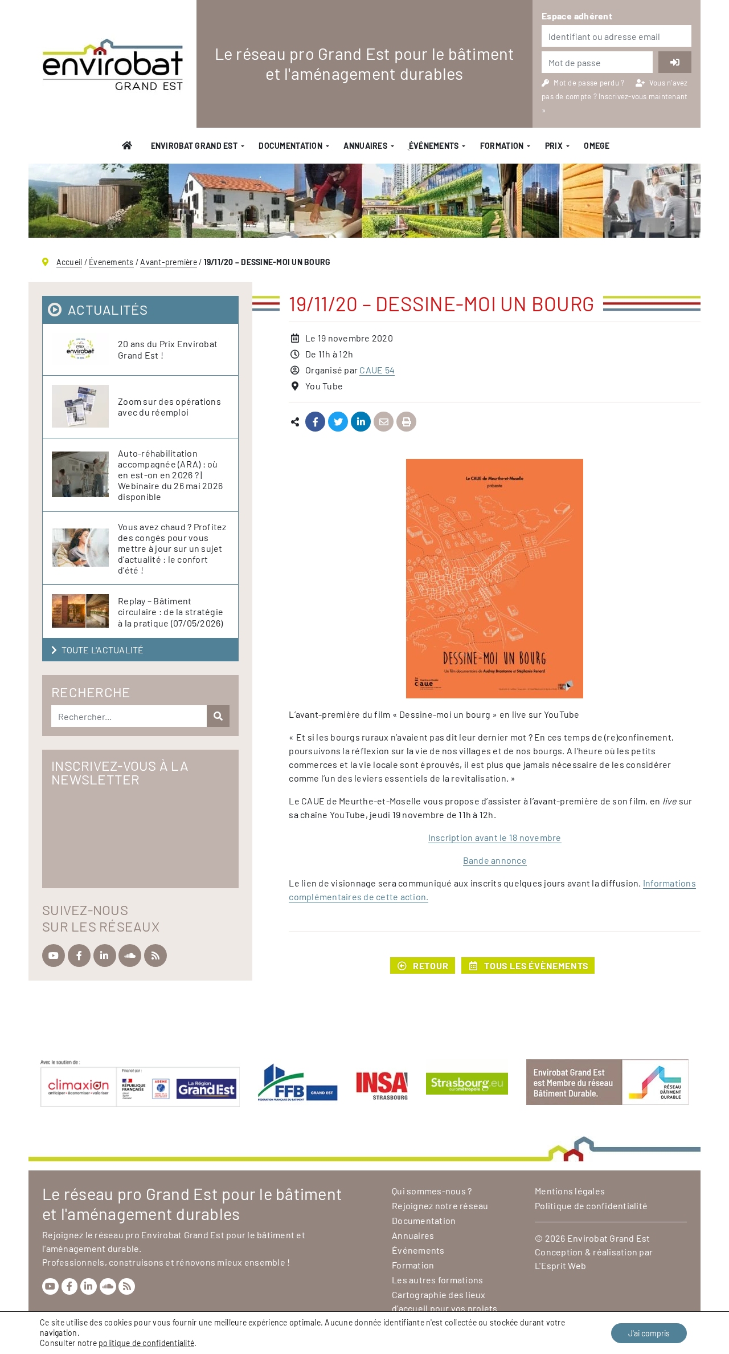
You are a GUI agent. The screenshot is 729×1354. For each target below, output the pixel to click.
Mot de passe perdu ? (590, 82)
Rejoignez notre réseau (440, 1205)
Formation (502, 146)
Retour (431, 965)
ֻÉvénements (433, 146)
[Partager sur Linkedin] (361, 422)
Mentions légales (570, 1190)
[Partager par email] (384, 422)
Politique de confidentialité (591, 1205)
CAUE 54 (377, 369)
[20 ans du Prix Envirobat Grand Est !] (85, 349)
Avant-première (168, 262)
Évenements (111, 262)
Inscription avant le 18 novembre (495, 837)
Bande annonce (495, 860)
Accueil (69, 262)
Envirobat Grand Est (194, 146)
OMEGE (596, 146)
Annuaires (365, 146)
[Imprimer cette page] (406, 422)
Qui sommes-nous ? (432, 1190)
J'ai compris (649, 1333)
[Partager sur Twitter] (338, 422)
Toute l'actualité (103, 649)
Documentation (290, 146)
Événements (418, 1250)
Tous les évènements (536, 965)
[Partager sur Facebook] (315, 422)
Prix (554, 146)
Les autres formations (437, 1279)
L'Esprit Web (560, 1265)
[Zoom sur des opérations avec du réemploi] (85, 407)
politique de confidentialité (146, 1343)
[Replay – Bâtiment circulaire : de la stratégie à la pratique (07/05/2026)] (85, 611)
